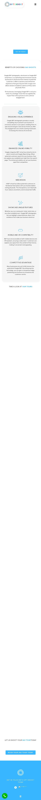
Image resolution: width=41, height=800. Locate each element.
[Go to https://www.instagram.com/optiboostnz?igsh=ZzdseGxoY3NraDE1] (23, 787)
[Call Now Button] (4, 796)
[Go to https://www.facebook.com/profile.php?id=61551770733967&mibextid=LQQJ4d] (15, 787)
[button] (20, 52)
